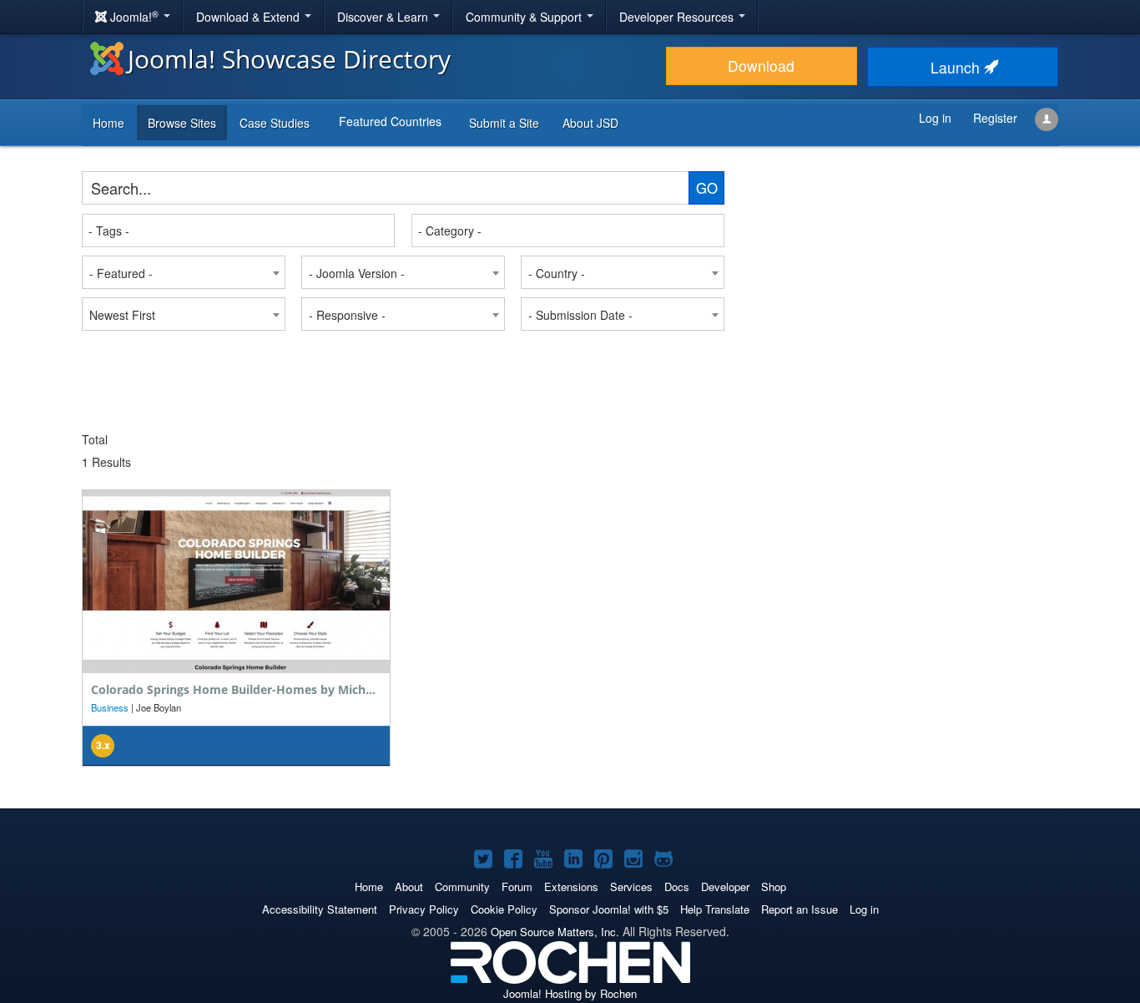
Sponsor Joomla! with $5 (608, 909)
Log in (864, 909)
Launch (957, 67)
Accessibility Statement (319, 909)
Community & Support (525, 16)
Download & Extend (249, 16)
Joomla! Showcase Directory (289, 59)
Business (110, 707)
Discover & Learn (384, 16)
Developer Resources (678, 16)
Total (95, 439)
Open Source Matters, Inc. (555, 932)
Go (707, 188)
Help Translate (714, 909)
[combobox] (238, 230)
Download (761, 65)
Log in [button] (935, 117)
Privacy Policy (424, 909)
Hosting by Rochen (570, 993)
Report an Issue (799, 909)
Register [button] (995, 117)
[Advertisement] (895, 275)
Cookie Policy (504, 909)
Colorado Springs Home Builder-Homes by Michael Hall (249, 689)
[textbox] (239, 230)
